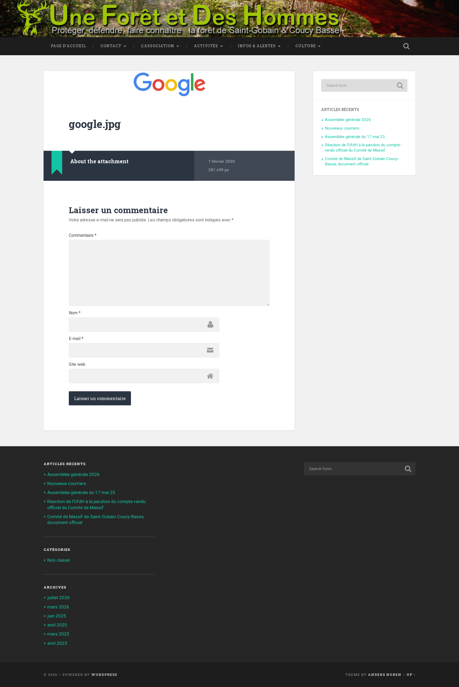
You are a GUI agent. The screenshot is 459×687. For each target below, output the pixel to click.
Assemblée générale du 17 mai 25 (355, 136)
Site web (77, 364)
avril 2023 (57, 643)
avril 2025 (57, 625)
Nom (74, 313)
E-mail (76, 339)
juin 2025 (56, 616)
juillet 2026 (58, 597)
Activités (206, 46)
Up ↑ (410, 674)
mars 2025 (58, 634)
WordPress (104, 674)
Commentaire (82, 235)
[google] (169, 84)
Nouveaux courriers (342, 128)
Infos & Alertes (257, 46)
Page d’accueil (68, 46)
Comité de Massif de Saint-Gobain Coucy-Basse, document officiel (362, 161)
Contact (110, 46)
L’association (157, 46)
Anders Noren (384, 674)
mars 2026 (58, 606)
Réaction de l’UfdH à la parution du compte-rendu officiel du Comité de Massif (363, 148)
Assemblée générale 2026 (348, 119)
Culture (305, 46)
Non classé (58, 560)
